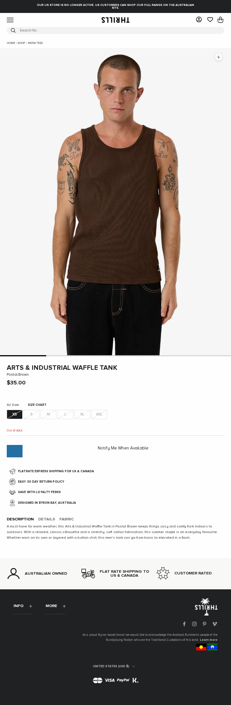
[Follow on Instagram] (194, 624)
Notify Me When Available (123, 448)
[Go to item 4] (162, 355)
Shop (21, 43)
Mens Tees (35, 43)
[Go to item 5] (208, 355)
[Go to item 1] (23, 355)
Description (20, 519)
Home (11, 43)
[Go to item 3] (115, 355)
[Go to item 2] (69, 355)
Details (46, 519)
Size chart (37, 404)
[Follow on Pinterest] (204, 624)
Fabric (66, 519)
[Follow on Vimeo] (214, 624)
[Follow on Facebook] (184, 624)
